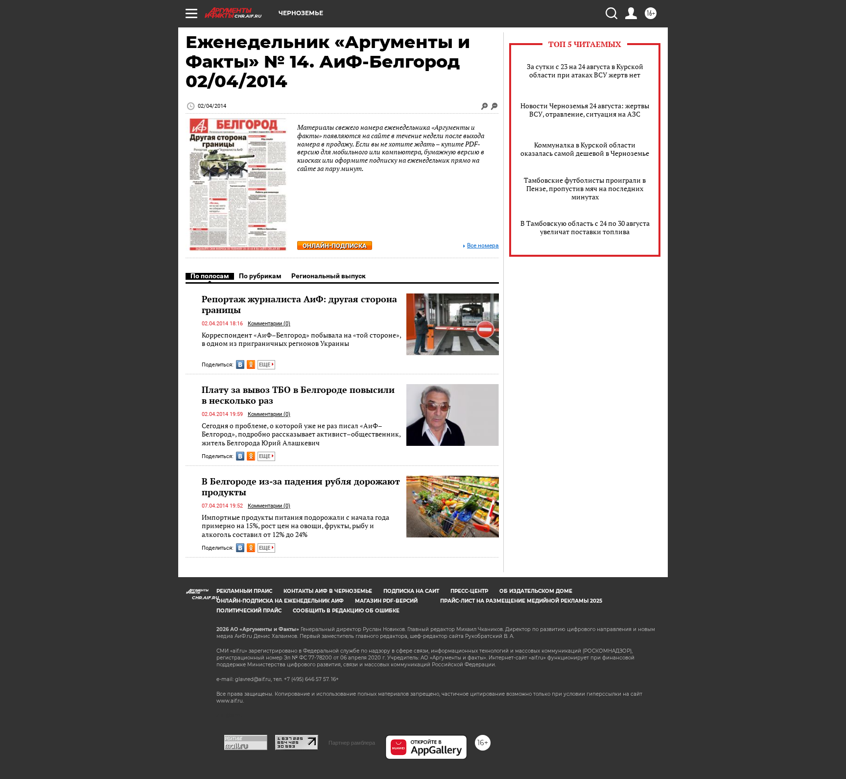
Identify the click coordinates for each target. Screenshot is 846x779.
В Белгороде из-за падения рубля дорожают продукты (301, 486)
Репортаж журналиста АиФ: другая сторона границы (299, 304)
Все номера (483, 246)
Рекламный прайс (244, 591)
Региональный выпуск (328, 276)
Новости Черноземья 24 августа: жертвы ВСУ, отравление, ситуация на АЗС (584, 109)
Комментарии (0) (269, 323)
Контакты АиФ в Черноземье (327, 591)
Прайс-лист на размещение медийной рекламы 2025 (521, 601)
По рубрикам (260, 276)
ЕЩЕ (265, 365)
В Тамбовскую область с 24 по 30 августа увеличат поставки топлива (585, 227)
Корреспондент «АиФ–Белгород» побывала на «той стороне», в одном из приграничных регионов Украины (301, 339)
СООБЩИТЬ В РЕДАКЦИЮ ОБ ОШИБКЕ (346, 611)
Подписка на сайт (411, 591)
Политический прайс (249, 611)
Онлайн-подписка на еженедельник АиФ (280, 601)
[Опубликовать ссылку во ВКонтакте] (240, 364)
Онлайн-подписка (335, 245)
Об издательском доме (535, 591)
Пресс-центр (469, 591)
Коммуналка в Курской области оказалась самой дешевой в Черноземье (584, 149)
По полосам (209, 276)
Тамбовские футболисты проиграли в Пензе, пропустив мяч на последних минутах (585, 188)
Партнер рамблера (352, 743)
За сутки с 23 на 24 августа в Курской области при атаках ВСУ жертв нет (585, 70)
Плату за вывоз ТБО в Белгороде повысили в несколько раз (298, 395)
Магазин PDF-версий (386, 601)
